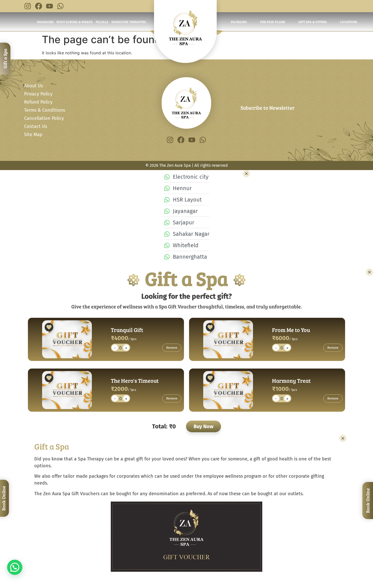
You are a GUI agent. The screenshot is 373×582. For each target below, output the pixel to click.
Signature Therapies (128, 22)
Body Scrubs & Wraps (75, 22)
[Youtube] (49, 6)
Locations (348, 22)
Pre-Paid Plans (272, 22)
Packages (239, 22)
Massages (45, 22)
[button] (14, 567)
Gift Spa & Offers (312, 22)
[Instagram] (27, 6)
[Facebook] (38, 6)
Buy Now (203, 426)
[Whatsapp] (60, 6)
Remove (171, 348)
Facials (102, 22)
